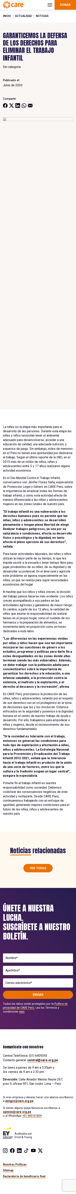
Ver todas (38, 868)
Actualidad (23, 16)
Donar (65, 5)
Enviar (38, 995)
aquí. (22, 1011)
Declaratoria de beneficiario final (24, 1176)
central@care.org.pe (42, 1060)
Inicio (7, 16)
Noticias (42, 16)
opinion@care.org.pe (17, 1111)
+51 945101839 (32, 1115)
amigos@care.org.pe (19, 1100)
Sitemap (8, 1170)
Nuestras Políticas (15, 1164)
